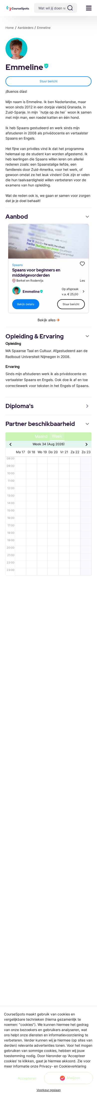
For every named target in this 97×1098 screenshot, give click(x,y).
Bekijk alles (46, 320)
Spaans (17, 265)
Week (57, 436)
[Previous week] (11, 444)
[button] (17, 8)
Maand (41, 436)
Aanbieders (26, 28)
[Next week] (86, 444)
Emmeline (43, 28)
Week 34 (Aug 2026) (49, 444)
